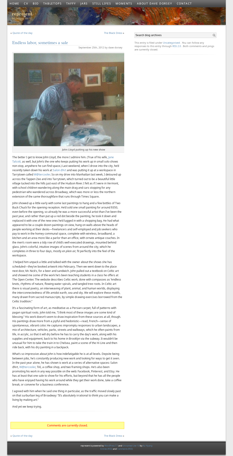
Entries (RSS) (106, 448)
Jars (84, 3)
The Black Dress (113, 33)
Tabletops (52, 3)
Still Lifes (101, 3)
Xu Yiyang (147, 445)
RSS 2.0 (176, 46)
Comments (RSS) (125, 448)
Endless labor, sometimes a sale (40, 42)
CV (26, 3)
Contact (184, 3)
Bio (36, 3)
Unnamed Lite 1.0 (131, 445)
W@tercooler (42, 174)
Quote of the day (23, 33)
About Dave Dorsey (154, 3)
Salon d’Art (59, 170)
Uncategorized (171, 42)
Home (14, 3)
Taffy (71, 3)
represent (22, 13)
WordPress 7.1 (111, 445)
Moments (124, 3)
